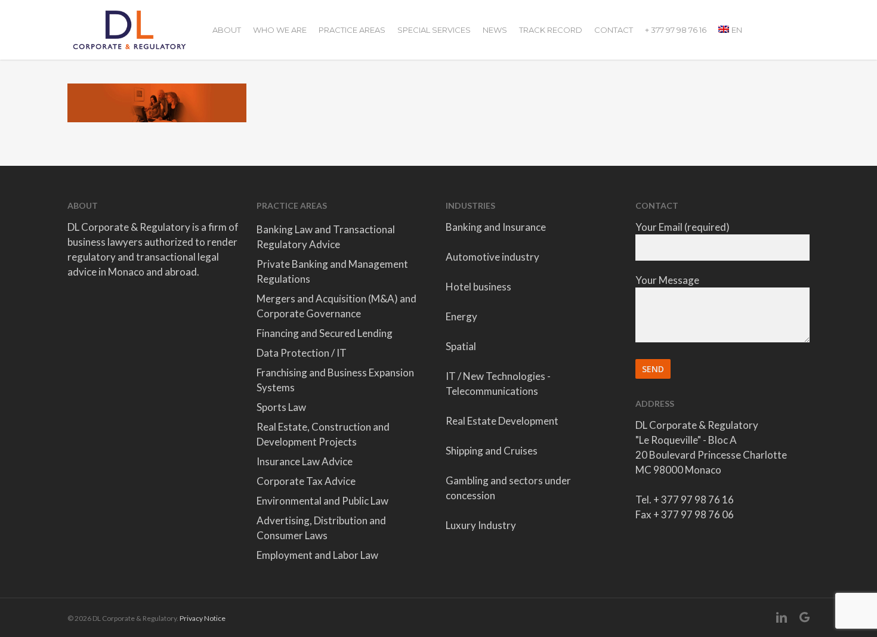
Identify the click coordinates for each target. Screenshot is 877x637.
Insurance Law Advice (305, 461)
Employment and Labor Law (317, 555)
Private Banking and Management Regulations (332, 271)
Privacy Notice (203, 618)
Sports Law (281, 407)
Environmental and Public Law (322, 500)
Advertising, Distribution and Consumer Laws (321, 528)
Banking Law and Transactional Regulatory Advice (326, 237)
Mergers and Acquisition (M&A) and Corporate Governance (336, 306)
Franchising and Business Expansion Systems (335, 380)
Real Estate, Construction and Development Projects (323, 434)
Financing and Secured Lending (325, 333)
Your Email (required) (682, 227)
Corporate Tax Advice (306, 481)
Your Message (667, 280)
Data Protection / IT (302, 353)
